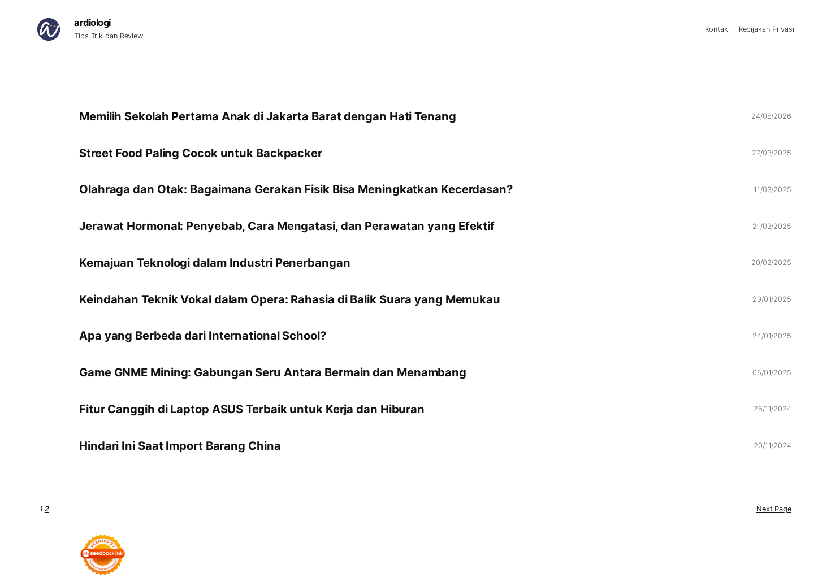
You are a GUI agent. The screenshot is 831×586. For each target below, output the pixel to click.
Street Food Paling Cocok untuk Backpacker (200, 153)
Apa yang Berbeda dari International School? (202, 335)
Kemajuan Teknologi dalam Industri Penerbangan (214, 263)
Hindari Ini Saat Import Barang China (179, 446)
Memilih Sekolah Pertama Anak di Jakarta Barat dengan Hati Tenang (267, 116)
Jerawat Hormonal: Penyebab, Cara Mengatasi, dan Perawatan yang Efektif (287, 226)
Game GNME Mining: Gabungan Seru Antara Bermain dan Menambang (272, 372)
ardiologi (92, 22)
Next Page (773, 509)
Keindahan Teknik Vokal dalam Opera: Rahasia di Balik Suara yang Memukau (289, 299)
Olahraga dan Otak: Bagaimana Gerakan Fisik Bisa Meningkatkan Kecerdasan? (296, 189)
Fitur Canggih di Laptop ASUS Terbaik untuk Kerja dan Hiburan (252, 409)
